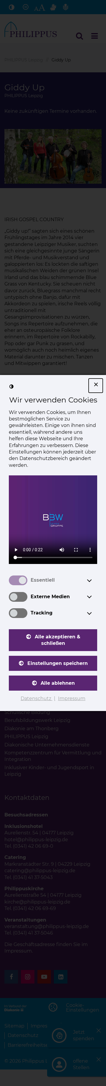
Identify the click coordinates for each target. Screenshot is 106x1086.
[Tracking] (95, 613)
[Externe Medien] (95, 597)
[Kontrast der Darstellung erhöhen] (11, 386)
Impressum (71, 698)
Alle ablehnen (58, 683)
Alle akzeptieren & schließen (57, 640)
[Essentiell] (95, 580)
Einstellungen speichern (57, 663)
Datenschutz (36, 698)
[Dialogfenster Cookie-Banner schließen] (96, 386)
